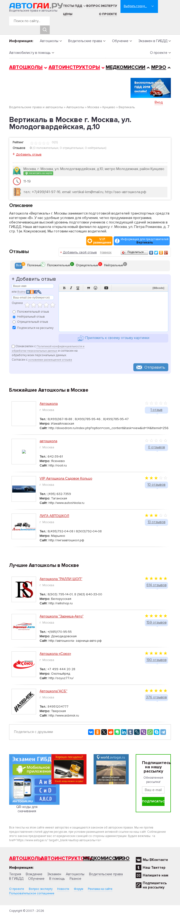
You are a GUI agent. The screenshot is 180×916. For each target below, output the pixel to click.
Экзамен (54, 874)
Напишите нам (155, 875)
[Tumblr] (130, 732)
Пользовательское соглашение (31, 893)
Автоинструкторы (74, 67)
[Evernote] (117, 732)
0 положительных (46, 148)
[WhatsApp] (150, 732)
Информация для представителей (145, 241)
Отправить (154, 367)
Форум (78, 889)
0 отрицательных (71, 148)
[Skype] (156, 732)
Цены (67, 14)
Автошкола (49, 404)
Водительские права (85, 41)
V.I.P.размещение (102, 241)
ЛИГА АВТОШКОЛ (54, 516)
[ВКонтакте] (151, 253)
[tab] (18, 266)
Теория (15, 874)
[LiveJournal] (137, 732)
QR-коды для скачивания (27, 809)
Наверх (106, 252)
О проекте (108, 14)
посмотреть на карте (40, 173)
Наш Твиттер (154, 867)
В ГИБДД (16, 878)
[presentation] (18, 266)
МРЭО (158, 67)
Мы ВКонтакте (155, 860)
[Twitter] (156, 253)
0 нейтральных (95, 148)
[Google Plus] (166, 253)
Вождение (34, 874)
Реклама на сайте (100, 889)
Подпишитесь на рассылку (155, 885)
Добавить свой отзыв (80, 252)
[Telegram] (163, 732)
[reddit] (110, 732)
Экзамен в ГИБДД (152, 41)
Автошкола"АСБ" (53, 691)
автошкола (48, 441)
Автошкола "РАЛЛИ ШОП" (61, 579)
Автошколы (49, 41)
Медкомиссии (125, 67)
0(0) (54, 142)
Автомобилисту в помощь (30, 53)
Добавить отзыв (28, 154)
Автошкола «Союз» (55, 654)
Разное (75, 878)
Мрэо (122, 858)
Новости (63, 889)
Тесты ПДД (72, 6)
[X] (104, 732)
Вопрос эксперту (101, 6)
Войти (21, 292)
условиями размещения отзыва (50, 360)
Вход (159, 102)
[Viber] (143, 732)
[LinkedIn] (124, 732)
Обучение (120, 41)
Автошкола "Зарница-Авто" (61, 616)
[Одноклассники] (161, 253)
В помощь (57, 878)
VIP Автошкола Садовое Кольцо (66, 478)
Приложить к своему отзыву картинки (116, 338)
